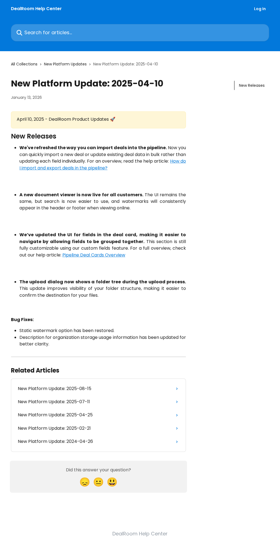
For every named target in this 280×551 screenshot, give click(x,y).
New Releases (252, 85)
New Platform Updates (65, 64)
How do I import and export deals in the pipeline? (102, 164)
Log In (260, 9)
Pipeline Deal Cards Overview (93, 255)
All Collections (24, 64)
